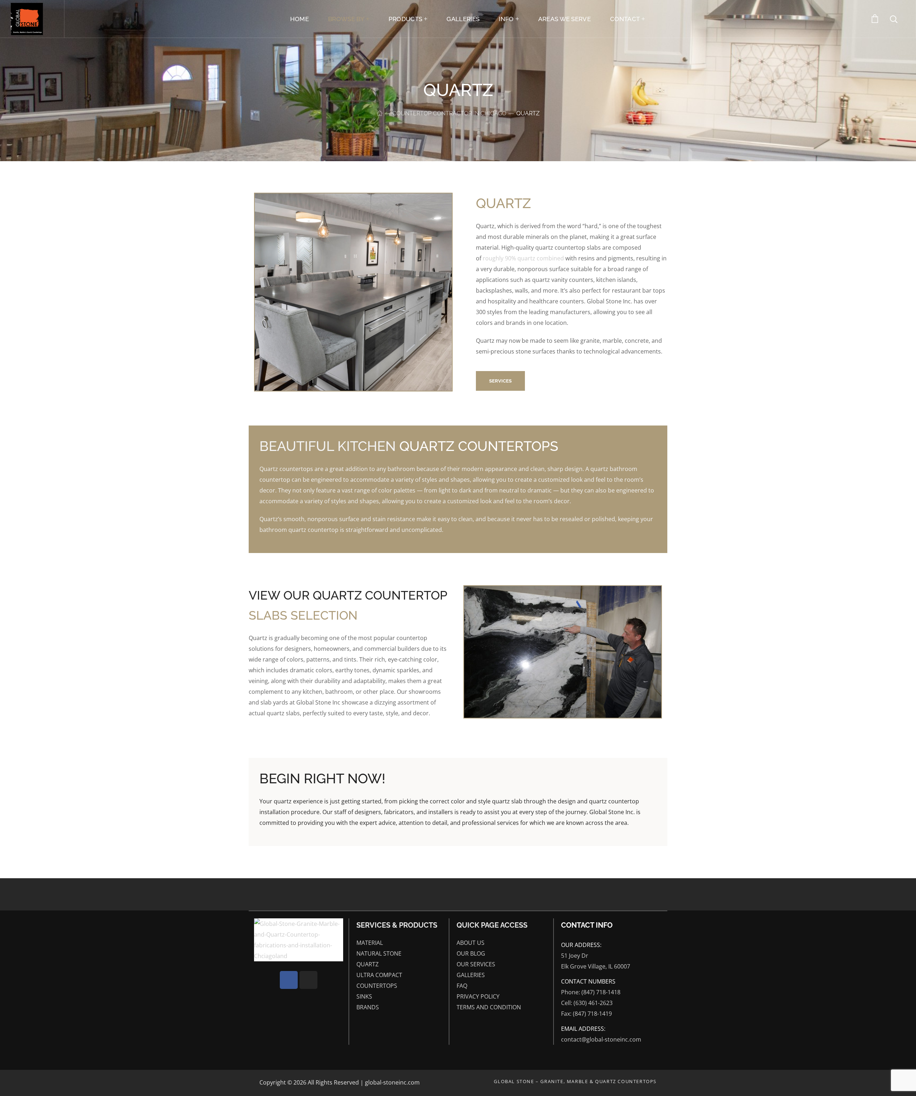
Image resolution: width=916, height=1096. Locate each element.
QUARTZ (367, 964)
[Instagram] (308, 980)
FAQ (462, 986)
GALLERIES (471, 975)
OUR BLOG (471, 953)
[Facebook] (289, 980)
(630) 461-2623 (593, 1003)
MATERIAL (369, 943)
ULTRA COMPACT (379, 975)
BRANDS (367, 1007)
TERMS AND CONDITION (489, 1007)
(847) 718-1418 (600, 992)
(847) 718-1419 (592, 1014)
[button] (500, 381)
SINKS (364, 996)
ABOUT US (470, 943)
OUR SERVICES (476, 964)
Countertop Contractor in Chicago (449, 113)
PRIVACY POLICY (478, 996)
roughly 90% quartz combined (523, 258)
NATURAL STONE (378, 953)
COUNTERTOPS (376, 986)
